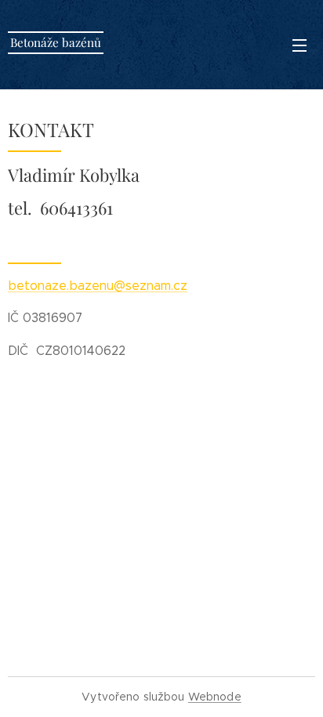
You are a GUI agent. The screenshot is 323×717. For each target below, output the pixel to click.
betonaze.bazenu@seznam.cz (97, 285)
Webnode (214, 697)
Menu (299, 44)
